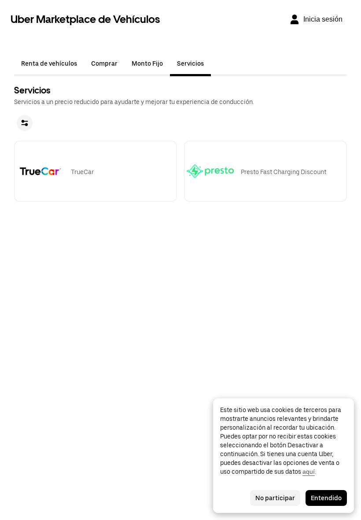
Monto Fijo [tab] (147, 63)
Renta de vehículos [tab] (49, 63)
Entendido (326, 497)
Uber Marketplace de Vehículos (85, 19)
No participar (275, 497)
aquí (308, 471)
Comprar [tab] (104, 63)
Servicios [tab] (190, 63)
